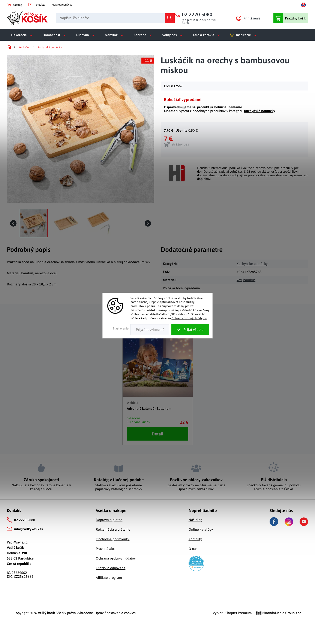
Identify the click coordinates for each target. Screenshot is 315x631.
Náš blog (195, 520)
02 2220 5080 (24, 520)
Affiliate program (109, 577)
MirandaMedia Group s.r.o (281, 613)
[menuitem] (22, 35)
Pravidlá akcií (106, 549)
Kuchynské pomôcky (252, 264)
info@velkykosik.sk (28, 529)
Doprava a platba (109, 520)
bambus (249, 280)
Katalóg (17, 4)
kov (239, 280)
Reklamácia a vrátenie (113, 529)
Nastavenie (121, 328)
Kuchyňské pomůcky (259, 111)
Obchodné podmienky (112, 539)
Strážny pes (180, 144)
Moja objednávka (61, 4)
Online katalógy (201, 529)
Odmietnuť (149, 329)
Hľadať (170, 18)
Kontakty (39, 4)
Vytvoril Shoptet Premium (232, 613)
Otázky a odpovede (110, 568)
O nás (193, 549)
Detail (157, 433)
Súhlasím (190, 329)
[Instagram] (289, 521)
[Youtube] (304, 521)
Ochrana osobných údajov (189, 318)
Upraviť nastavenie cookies (115, 613)
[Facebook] (274, 521)
